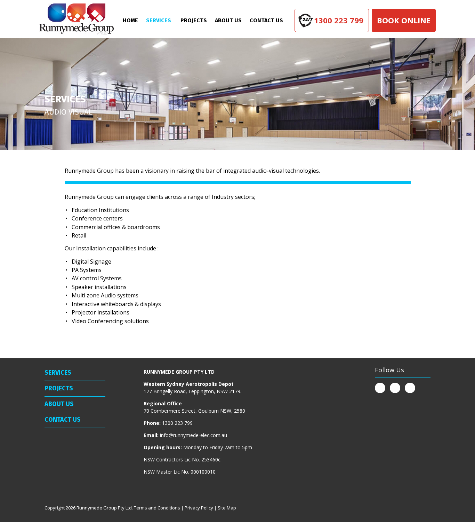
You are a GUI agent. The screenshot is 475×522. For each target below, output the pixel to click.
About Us (228, 20)
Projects (193, 20)
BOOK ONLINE (403, 20)
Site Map (227, 508)
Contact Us (266, 20)
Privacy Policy (199, 508)
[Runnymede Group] (76, 18)
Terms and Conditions (157, 508)
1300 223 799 (338, 20)
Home (130, 20)
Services (158, 20)
